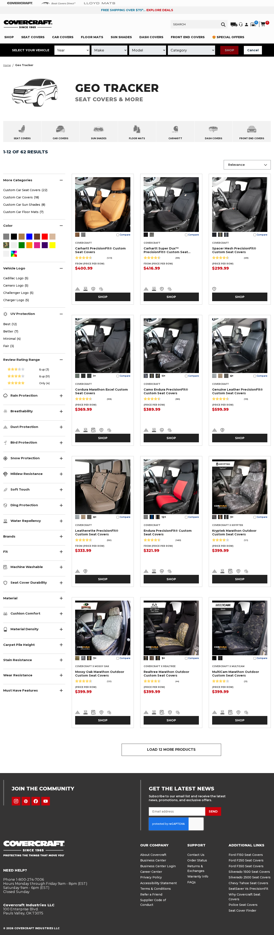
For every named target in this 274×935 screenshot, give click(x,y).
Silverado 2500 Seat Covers (250, 877)
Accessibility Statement (158, 883)
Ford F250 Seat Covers (246, 860)
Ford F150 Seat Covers (246, 855)
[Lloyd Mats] (99, 3)
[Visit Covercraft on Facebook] (35, 801)
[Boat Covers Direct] (58, 3)
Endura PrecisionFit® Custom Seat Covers (168, 532)
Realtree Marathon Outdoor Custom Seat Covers (166, 673)
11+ (163, 376)
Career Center (151, 872)
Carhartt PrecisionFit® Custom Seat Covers (100, 250)
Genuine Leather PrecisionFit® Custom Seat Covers (237, 391)
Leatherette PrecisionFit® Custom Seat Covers (96, 532)
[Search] (223, 24)
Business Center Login (158, 866)
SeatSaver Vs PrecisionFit (248, 889)
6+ (231, 376)
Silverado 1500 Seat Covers (249, 872)
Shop (229, 50)
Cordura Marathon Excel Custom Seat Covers (101, 391)
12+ (164, 517)
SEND (213, 811)
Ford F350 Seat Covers (246, 866)
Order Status (197, 860)
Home (7, 65)
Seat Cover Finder (242, 910)
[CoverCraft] (20, 3)
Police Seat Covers (243, 905)
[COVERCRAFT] (28, 24)
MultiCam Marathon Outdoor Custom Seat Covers (235, 673)
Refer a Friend (151, 894)
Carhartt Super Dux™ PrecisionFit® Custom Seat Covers (166, 250)
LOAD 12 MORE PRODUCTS (171, 750)
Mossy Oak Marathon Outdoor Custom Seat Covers (99, 673)
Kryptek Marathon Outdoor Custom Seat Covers (234, 532)
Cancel (253, 50)
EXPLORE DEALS (159, 10)
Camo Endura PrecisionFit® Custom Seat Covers (166, 391)
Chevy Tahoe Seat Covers (248, 883)
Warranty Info (197, 876)
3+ (231, 517)
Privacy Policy (151, 877)
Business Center (153, 860)
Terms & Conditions (155, 889)
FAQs (191, 882)
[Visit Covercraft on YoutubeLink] (45, 801)
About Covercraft (153, 855)
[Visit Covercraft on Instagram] (16, 801)
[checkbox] (6, 237)
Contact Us (195, 855)
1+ (94, 376)
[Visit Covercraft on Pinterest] (26, 801)
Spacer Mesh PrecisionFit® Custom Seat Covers (234, 250)
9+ (163, 658)
